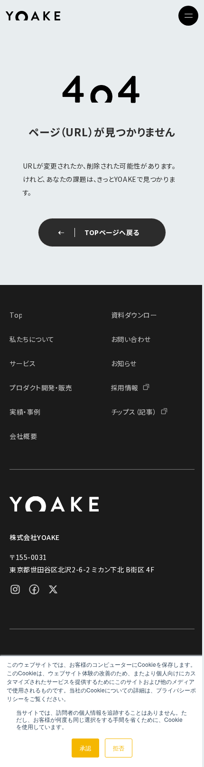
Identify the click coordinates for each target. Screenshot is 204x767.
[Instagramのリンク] (15, 589)
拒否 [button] (118, 748)
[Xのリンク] (53, 589)
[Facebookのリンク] (34, 589)
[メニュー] (188, 16)
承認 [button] (85, 748)
